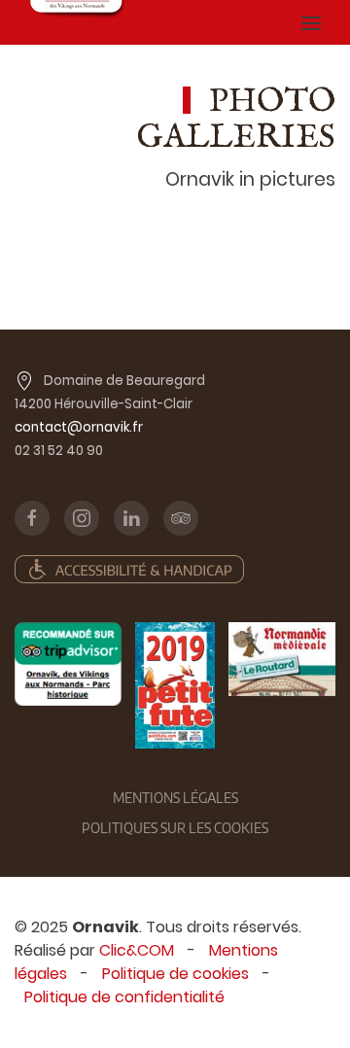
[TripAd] (68, 664)
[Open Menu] (311, 22)
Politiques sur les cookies (175, 828)
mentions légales (175, 797)
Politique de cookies (175, 973)
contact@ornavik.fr (79, 427)
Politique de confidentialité (124, 997)
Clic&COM (136, 950)
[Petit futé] (175, 685)
